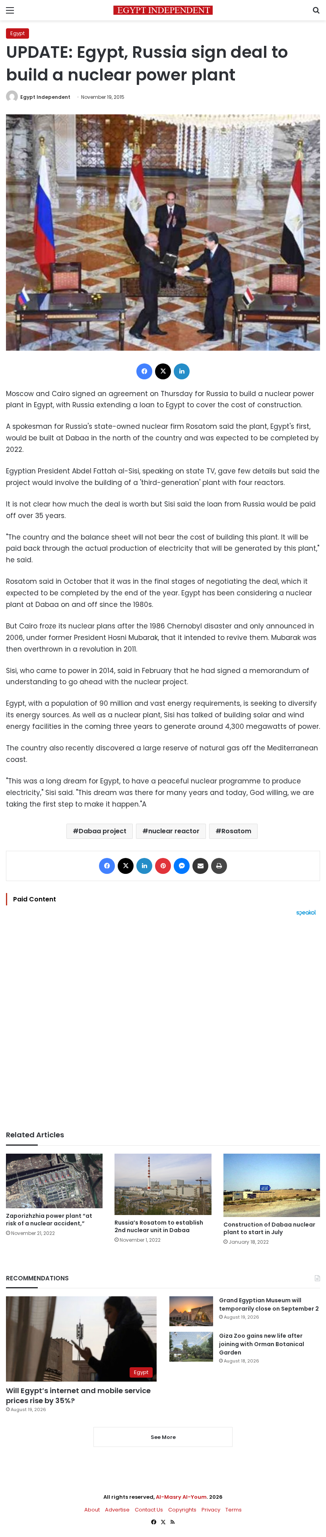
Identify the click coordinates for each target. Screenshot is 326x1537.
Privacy (211, 1509)
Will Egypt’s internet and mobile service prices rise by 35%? (78, 1395)
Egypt (17, 33)
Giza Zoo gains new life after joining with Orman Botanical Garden (261, 1344)
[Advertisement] (163, 1023)
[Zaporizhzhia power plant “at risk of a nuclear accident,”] (54, 1181)
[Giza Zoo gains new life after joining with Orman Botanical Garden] (191, 1347)
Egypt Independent (45, 97)
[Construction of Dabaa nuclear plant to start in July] (271, 1185)
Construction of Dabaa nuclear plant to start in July (269, 1228)
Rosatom (236, 831)
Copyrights (182, 1509)
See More (163, 1437)
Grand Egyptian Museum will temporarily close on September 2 (269, 1304)
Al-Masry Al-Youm (181, 1497)
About (92, 1509)
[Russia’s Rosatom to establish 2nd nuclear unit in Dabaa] (162, 1184)
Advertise (117, 1509)
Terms (233, 1509)
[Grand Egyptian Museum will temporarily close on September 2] (191, 1311)
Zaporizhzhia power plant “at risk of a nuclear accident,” (49, 1219)
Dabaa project (102, 831)
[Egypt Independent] (163, 10)
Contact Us (149, 1509)
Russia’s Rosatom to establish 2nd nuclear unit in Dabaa (158, 1226)
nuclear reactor (174, 831)
